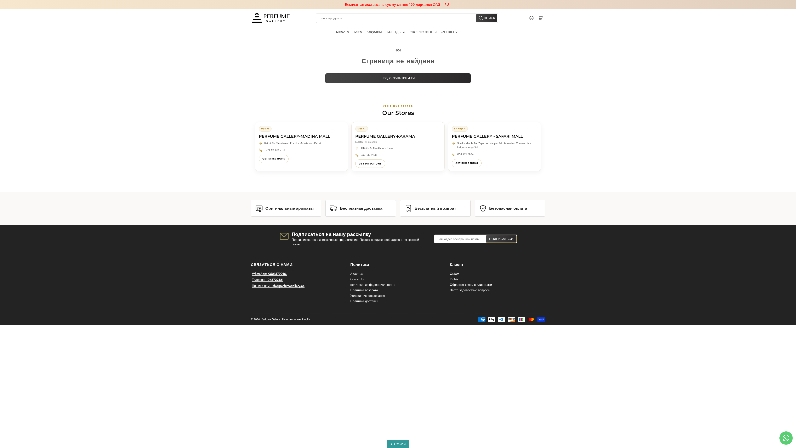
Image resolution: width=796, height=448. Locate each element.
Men (358, 32)
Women (374, 32)
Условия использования (367, 295)
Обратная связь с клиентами (471, 284)
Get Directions (273, 158)
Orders (454, 273)
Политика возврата (364, 290)
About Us (356, 273)
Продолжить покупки (398, 78)
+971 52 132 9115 (274, 150)
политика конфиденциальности (372, 284)
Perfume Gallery (270, 319)
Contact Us (357, 279)
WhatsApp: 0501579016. (269, 273)
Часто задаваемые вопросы (470, 290)
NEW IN (342, 32)
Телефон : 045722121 (267, 280)
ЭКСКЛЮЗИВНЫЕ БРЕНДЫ (432, 32)
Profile (454, 279)
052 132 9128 (369, 155)
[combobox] (407, 18)
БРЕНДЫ (394, 32)
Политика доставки (364, 301)
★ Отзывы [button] (398, 444)
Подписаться (501, 239)
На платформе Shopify (296, 319)
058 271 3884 (465, 154)
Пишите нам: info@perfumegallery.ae (278, 286)
